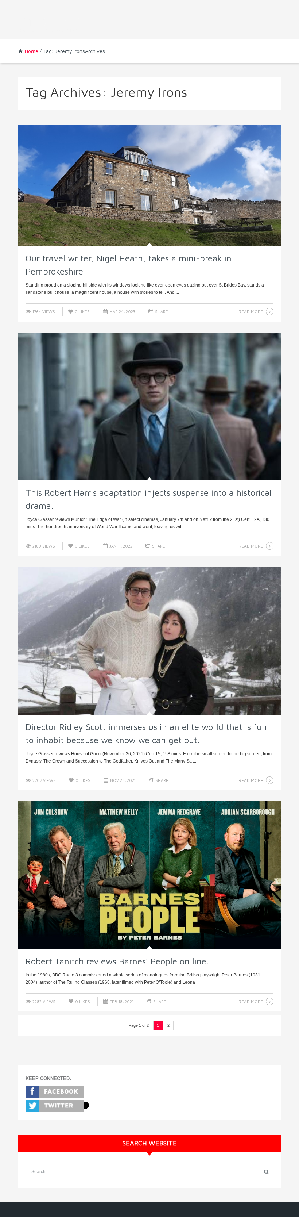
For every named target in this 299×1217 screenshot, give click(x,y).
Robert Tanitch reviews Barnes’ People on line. (117, 961)
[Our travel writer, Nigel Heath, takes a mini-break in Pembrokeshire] (149, 185)
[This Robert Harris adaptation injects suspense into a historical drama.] (149, 406)
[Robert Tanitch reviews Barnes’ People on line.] (149, 875)
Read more (250, 311)
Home (31, 51)
